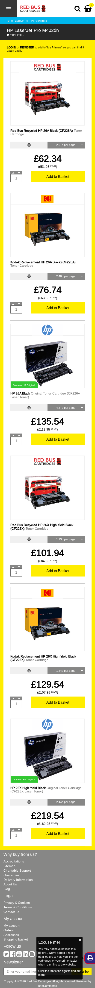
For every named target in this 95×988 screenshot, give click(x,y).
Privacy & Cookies (16, 902)
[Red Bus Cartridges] (31, 5)
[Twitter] (6, 955)
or (20, 47)
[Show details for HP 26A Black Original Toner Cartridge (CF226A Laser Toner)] (47, 361)
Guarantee (11, 875)
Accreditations (13, 861)
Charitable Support (17, 870)
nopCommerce (47, 986)
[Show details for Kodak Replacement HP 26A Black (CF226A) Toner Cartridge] (47, 230)
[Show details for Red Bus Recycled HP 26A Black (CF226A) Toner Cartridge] (47, 99)
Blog (6, 889)
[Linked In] (25, 955)
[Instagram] (32, 955)
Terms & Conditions (17, 907)
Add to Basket (57, 176)
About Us (10, 884)
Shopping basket (15, 939)
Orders (8, 930)
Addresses (11, 935)
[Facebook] (12, 955)
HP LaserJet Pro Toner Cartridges (29, 20)
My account (11, 925)
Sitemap (9, 866)
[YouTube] (19, 955)
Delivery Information (18, 880)
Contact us (11, 912)
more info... (16, 34)
